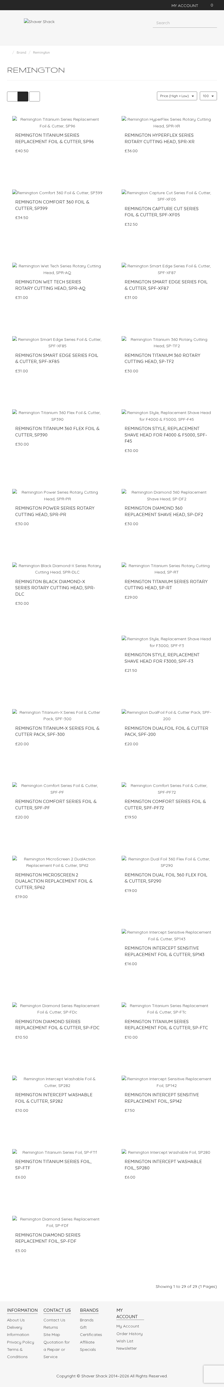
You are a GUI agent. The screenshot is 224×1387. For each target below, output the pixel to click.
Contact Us (54, 1320)
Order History (129, 1333)
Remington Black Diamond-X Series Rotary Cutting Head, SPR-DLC (55, 588)
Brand (21, 52)
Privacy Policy (20, 1342)
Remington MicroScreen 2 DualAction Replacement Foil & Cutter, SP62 (53, 881)
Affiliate (87, 1342)
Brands (87, 1320)
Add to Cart (49, 162)
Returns (50, 1327)
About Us (16, 1320)
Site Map (51, 1334)
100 (206, 96)
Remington (41, 52)
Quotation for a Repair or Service (56, 1349)
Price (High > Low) (175, 96)
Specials (88, 1349)
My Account (127, 1326)
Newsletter (126, 1348)
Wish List (124, 1341)
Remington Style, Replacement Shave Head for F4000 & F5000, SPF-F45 (166, 435)
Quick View (52, 173)
